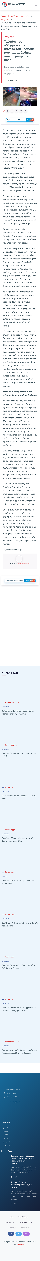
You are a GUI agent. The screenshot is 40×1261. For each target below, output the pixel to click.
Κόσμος (5, 1138)
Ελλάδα (5, 1135)
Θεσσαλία (6, 1131)
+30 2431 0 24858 (12, 1097)
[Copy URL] (25, 111)
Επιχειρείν (6, 1145)
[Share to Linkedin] (16, 111)
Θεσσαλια (25, 16)
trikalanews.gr (21, 1244)
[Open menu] (36, 5)
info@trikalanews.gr (13, 1090)
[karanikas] (20, 610)
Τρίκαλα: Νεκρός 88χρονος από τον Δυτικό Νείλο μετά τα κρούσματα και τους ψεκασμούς (24, 1160)
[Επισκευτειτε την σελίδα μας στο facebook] (11, 1234)
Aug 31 (16, 1177)
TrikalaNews (24, 563)
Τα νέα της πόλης (12, 745)
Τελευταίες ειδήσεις (10, 16)
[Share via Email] (21, 111)
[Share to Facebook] (7, 111)
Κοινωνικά (9, 957)
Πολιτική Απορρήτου (25, 1222)
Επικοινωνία (24, 1228)
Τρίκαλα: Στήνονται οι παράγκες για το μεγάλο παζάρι (21, 1184)
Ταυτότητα (12, 1228)
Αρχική (12, 1217)
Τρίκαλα (5, 1128)
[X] (18, 1234)
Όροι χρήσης (9, 1222)
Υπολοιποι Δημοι (12, 702)
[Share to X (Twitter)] (12, 111)
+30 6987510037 (12, 1093)
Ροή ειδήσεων (23, 1217)
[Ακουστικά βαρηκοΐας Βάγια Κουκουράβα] (20, 641)
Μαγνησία (5, 19)
